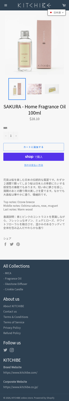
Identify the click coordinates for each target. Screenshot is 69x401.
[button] (56, 12)
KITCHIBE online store (22, 397)
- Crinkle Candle (13, 289)
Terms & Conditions (15, 317)
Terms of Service (13, 322)
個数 (5, 127)
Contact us (10, 311)
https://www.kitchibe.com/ (20, 372)
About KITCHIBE (13, 306)
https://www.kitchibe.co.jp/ (20, 387)
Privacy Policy (12, 327)
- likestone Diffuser (15, 284)
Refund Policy (12, 333)
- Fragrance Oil (12, 278)
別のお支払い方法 (33, 165)
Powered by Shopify (44, 397)
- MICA (7, 273)
